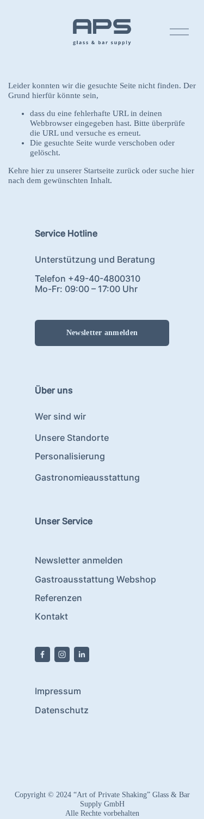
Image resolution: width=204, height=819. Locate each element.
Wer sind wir (60, 416)
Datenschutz (62, 710)
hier (37, 170)
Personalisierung (70, 456)
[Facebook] (42, 654)
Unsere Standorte (72, 438)
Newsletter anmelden (102, 333)
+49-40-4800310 (104, 279)
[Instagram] (62, 654)
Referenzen (58, 598)
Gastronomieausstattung (87, 477)
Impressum (58, 691)
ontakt (54, 616)
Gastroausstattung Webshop (95, 579)
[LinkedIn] (81, 654)
